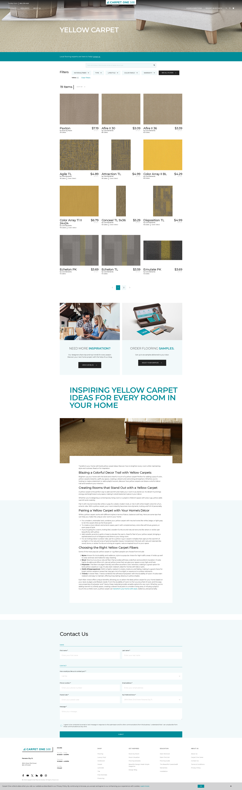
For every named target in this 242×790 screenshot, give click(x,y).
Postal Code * (64, 694)
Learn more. (144, 786)
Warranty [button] (148, 73)
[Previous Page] (112, 287)
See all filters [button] (167, 73)
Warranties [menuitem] (163, 768)
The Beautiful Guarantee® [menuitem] (169, 764)
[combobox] (119, 65)
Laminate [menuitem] (100, 768)
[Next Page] (130, 287)
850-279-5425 (24, 3)
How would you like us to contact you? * (73, 671)
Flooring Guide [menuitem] (165, 761)
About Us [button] (37, 8)
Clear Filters (85, 78)
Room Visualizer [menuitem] (134, 757)
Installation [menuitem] (164, 771)
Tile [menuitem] (98, 771)
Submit (121, 734)
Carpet (81, 20)
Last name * (126, 650)
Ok (201, 786)
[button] (226, 8)
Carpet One (64, 20)
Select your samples (150, 363)
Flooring (73, 20)
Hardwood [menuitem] (101, 761)
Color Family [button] (129, 73)
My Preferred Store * (129, 694)
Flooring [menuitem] (100, 754)
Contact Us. (96, 57)
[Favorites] (230, 8)
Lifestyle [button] (111, 73)
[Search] (154, 65)
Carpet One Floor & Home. (36, 780)
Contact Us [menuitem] (195, 761)
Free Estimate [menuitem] (102, 775)
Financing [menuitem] (100, 778)
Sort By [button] (80, 87)
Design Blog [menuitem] (133, 770)
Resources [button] (25, 8)
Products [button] (12, 8)
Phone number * (65, 683)
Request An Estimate (214, 8)
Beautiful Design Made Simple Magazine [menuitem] (139, 765)
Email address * (127, 683)
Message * (63, 706)
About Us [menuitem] (194, 754)
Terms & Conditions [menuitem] (198, 764)
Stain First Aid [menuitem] (164, 757)
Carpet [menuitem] (99, 764)
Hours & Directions (194, 8)
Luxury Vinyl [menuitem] (101, 757)
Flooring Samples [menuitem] (135, 761)
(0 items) (233, 8)
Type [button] (97, 73)
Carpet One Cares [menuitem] (197, 757)
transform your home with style (125, 589)
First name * (64, 650)
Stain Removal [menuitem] (165, 754)
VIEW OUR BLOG (88, 365)
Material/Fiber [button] (80, 73)
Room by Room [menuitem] (134, 754)
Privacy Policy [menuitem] (196, 768)
